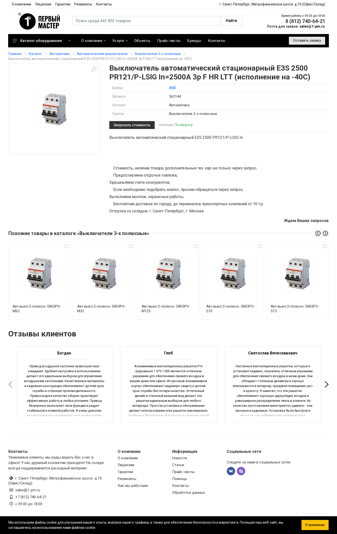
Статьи (178, 465)
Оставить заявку (307, 40)
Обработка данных (188, 492)
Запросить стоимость (131, 125)
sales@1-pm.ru (312, 26)
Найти (231, 20)
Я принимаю (315, 525)
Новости (179, 458)
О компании (21, 4)
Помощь (179, 479)
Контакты (104, 4)
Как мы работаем (133, 485)
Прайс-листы (183, 472)
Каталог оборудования (41, 40)
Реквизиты (83, 4)
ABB (172, 88)
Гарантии (62, 4)
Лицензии (43, 4)
